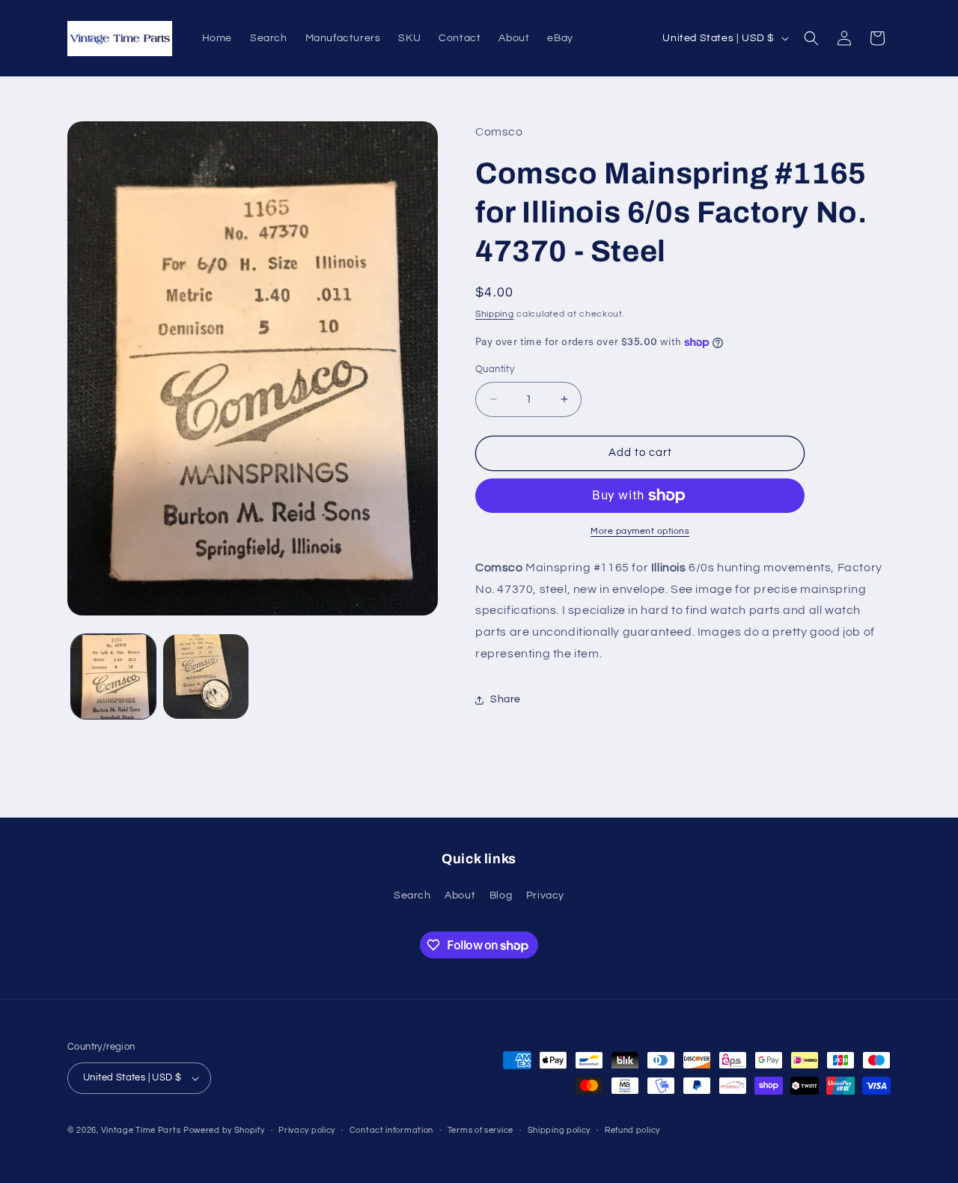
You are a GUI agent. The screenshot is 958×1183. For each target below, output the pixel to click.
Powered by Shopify (224, 1130)
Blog (500, 895)
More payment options (640, 531)
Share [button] (505, 699)
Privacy (545, 895)
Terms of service (480, 1130)
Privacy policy (306, 1130)
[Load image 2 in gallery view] (205, 676)
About (460, 895)
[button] (811, 38)
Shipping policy (559, 1130)
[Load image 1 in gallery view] (113, 676)
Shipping (494, 314)
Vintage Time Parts (141, 1130)
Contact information (391, 1130)
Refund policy (632, 1130)
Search (412, 895)
